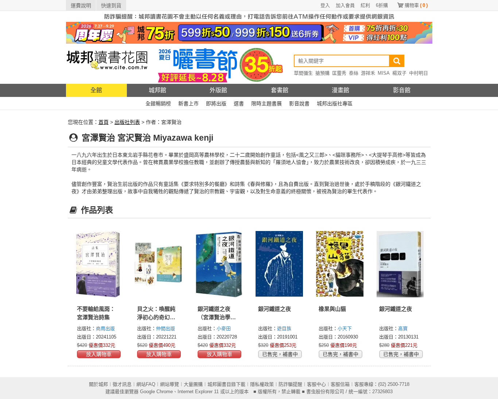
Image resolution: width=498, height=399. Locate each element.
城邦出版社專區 (335, 103)
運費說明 (81, 5)
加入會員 (345, 5)
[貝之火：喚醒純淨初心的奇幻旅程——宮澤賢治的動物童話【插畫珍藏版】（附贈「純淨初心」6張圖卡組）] (158, 264)
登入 (325, 5)
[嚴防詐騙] (249, 16)
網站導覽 (169, 384)
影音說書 (299, 103)
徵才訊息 (122, 384)
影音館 (402, 90)
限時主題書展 (266, 103)
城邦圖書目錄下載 (226, 384)
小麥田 (224, 328)
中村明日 (418, 73)
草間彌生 (303, 73)
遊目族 (284, 328)
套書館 (279, 90)
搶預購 (322, 73)
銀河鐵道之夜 (274, 309)
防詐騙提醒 (290, 384)
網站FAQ (145, 384)
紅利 (365, 5)
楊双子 (399, 73)
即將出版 (216, 103)
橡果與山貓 (332, 309)
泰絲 (353, 73)
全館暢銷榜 (158, 103)
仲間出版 (165, 328)
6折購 (382, 5)
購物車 (416, 5)
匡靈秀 (339, 73)
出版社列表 (127, 122)
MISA (384, 73)
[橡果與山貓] (340, 264)
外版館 (218, 90)
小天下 (345, 328)
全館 (96, 90)
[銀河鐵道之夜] (279, 264)
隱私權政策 (262, 384)
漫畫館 (340, 90)
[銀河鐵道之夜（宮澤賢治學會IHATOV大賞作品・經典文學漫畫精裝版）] (219, 264)
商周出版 (105, 328)
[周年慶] (249, 32)
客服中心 (316, 384)
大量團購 (193, 384)
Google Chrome (156, 391)
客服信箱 (340, 384)
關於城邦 (98, 384)
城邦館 (157, 90)
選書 (239, 103)
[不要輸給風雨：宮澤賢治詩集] (98, 264)
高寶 (403, 328)
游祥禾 (368, 73)
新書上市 (188, 103)
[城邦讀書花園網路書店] (107, 63)
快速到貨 (111, 5)
